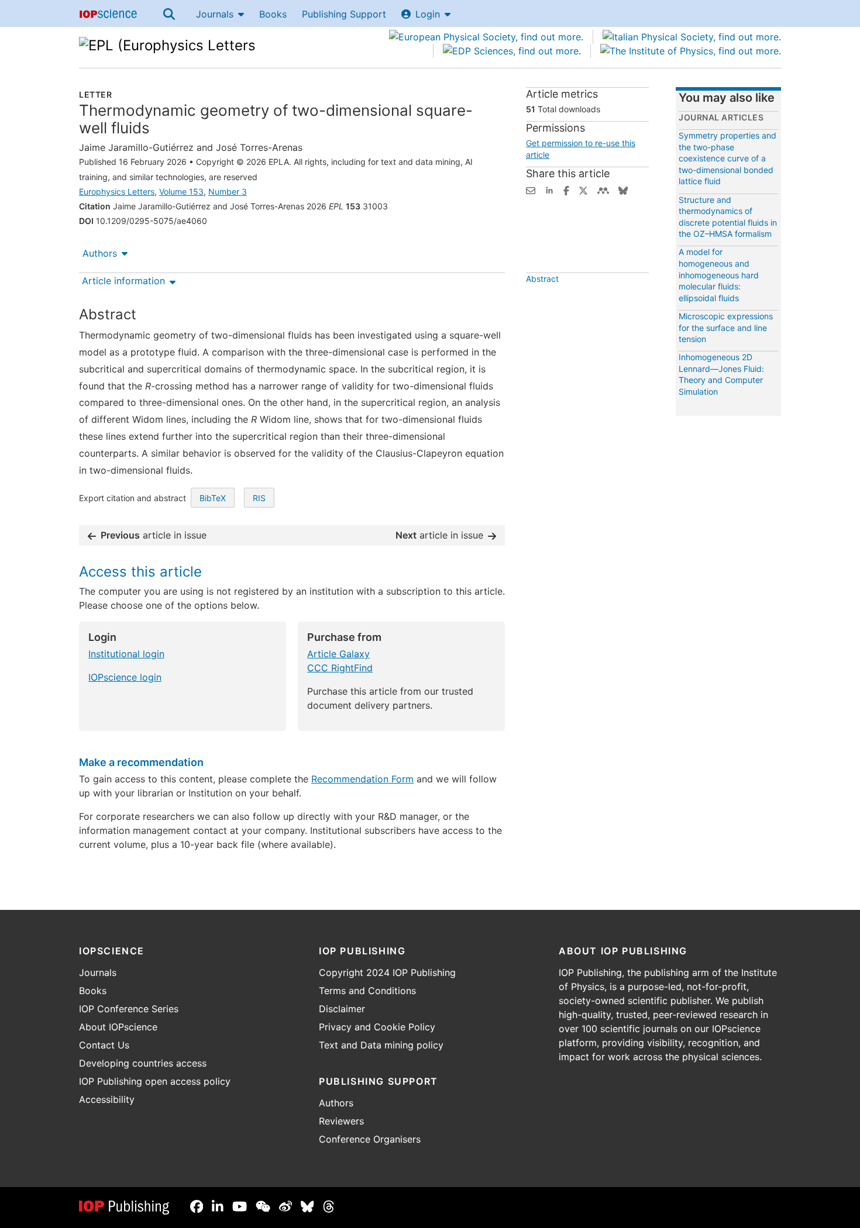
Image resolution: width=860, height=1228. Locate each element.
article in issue (154, 535)
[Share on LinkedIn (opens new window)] (549, 189)
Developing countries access (143, 1063)
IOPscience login (124, 677)
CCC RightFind (340, 668)
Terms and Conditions (367, 990)
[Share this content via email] (530, 189)
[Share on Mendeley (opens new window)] (603, 189)
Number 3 (227, 191)
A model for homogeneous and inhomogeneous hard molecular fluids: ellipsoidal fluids (719, 274)
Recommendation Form (362, 779)
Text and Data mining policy (381, 1045)
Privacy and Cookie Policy (377, 1027)
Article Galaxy (338, 654)
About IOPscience (118, 1027)
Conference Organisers (370, 1139)
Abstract (542, 279)
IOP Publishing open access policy (155, 1081)
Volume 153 (181, 191)
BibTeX (212, 498)
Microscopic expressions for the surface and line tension (726, 327)
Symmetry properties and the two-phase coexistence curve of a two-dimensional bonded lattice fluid (727, 158)
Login (427, 14)
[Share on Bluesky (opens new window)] (623, 189)
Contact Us (104, 1045)
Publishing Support (344, 14)
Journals (214, 14)
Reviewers (341, 1121)
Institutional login (126, 654)
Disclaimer (342, 1009)
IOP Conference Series (128, 1009)
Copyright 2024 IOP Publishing (387, 972)
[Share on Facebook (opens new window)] (566, 189)
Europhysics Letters (116, 191)
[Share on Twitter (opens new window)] (583, 189)
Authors (99, 253)
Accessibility (107, 1099)
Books (273, 14)
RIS (259, 498)
